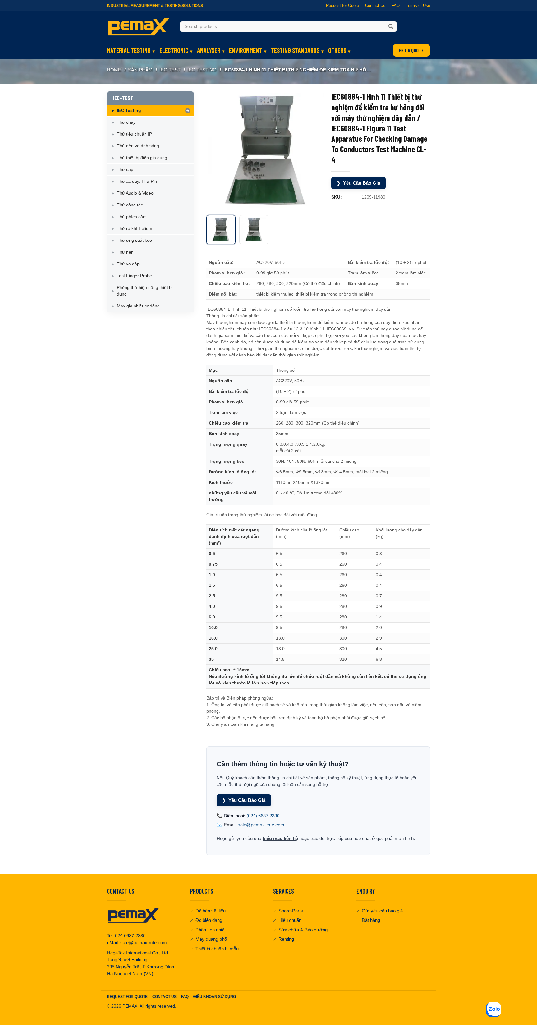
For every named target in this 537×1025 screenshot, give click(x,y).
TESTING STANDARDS (295, 50)
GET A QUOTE (411, 50)
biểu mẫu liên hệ (280, 838)
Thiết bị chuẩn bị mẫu (217, 948)
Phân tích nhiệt (210, 929)
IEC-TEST (170, 69)
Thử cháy (126, 122)
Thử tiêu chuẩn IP (134, 133)
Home (114, 69)
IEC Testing (202, 69)
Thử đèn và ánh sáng (138, 145)
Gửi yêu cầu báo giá (382, 910)
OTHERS (337, 50)
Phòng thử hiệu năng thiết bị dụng (144, 290)
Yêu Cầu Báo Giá (358, 183)
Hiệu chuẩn (289, 920)
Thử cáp (125, 169)
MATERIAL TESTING (129, 50)
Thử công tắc (130, 204)
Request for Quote (342, 5)
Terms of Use (418, 5)
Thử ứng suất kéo (134, 240)
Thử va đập (128, 263)
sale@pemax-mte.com (261, 824)
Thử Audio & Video (135, 193)
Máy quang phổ (211, 939)
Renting (286, 939)
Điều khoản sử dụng (214, 997)
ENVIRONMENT (245, 50)
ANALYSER (208, 50)
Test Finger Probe (134, 275)
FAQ (396, 5)
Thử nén (125, 252)
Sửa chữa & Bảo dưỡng (303, 929)
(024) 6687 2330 (262, 815)
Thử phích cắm (132, 216)
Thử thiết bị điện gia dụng (142, 157)
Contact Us (375, 5)
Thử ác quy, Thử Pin (137, 181)
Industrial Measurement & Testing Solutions (155, 5)
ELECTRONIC (173, 50)
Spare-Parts (290, 910)
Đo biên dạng (208, 920)
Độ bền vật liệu (210, 910)
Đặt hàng (371, 920)
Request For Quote (127, 997)
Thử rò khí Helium (134, 228)
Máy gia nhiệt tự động (138, 305)
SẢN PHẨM (140, 69)
